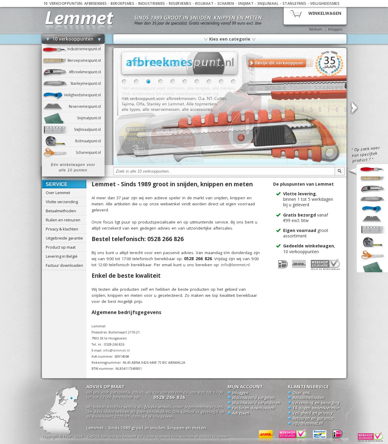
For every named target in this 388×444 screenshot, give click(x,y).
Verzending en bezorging (316, 403)
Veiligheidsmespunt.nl (84, 95)
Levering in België (62, 256)
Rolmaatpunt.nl (89, 141)
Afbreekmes (95, 3)
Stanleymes (294, 3)
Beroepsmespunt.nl (86, 60)
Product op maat (60, 247)
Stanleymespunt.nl (87, 83)
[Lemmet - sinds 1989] (79, 18)
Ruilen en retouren (63, 220)
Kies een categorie (230, 39)
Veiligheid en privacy (313, 413)
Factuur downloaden (64, 265)
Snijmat (246, 3)
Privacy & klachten (62, 229)
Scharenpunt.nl (90, 152)
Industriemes (151, 3)
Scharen (225, 3)
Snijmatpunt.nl (90, 118)
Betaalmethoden (61, 211)
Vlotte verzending (62, 201)
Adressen (240, 413)
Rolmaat (204, 3)
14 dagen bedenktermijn (316, 408)
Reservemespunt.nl (87, 106)
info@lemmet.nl (235, 264)
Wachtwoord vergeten (253, 398)
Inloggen (335, 29)
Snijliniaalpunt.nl (89, 129)
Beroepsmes (122, 3)
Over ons (301, 393)
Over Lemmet (58, 192)
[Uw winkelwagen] (315, 15)
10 (233, 81)
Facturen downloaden (253, 408)
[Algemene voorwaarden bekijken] (169, 437)
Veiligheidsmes (325, 3)
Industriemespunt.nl (86, 48)
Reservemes (180, 3)
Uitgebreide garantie (64, 238)
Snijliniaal (268, 3)
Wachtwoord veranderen (256, 403)
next (354, 108)
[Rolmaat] (229, 164)
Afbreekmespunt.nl (87, 72)
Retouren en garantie (313, 418)
